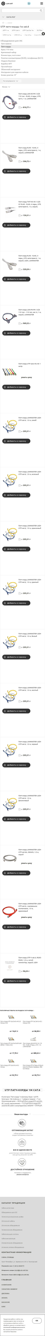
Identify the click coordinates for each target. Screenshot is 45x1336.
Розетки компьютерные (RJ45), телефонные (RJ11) (22, 58)
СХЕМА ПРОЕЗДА (8, 1257)
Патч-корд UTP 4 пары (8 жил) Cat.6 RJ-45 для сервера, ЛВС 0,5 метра (33, 1067)
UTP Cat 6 (15, 30)
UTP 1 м (6, 30)
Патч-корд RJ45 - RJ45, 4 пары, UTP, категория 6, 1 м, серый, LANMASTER (29, 150)
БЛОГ (3, 1306)
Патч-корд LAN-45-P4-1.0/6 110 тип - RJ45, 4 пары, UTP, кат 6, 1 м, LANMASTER (29, 96)
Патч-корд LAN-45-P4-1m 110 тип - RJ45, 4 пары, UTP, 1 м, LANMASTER (32, 1044)
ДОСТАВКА (6, 1293)
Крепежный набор (8, 52)
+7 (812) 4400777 (18, 1266)
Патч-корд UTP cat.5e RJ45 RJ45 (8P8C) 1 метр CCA (11, 1044)
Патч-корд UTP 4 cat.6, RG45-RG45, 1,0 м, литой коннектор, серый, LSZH (29, 960)
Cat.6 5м (28, 35)
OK (37, 1320)
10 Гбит (39, 30)
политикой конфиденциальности (14, 1327)
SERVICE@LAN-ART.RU (21, 1274)
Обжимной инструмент (10, 69)
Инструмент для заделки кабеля (14, 72)
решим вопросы (23, 1174)
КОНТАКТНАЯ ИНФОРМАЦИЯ (16, 1252)
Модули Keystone (8, 61)
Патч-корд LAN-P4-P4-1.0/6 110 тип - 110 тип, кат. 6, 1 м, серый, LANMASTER (29, 312)
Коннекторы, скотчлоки (11, 55)
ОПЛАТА (5, 1297)
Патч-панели (6, 44)
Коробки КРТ (6, 64)
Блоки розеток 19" (8, 75)
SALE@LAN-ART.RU (21, 1270)
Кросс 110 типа (7, 49)
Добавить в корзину (16, 117)
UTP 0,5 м (18, 35)
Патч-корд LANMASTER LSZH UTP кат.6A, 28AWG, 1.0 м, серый (29, 852)
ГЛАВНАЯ (6, 1280)
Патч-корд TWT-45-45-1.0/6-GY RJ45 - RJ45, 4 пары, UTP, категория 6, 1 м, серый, (29, 204)
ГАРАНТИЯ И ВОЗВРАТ (9, 1289)
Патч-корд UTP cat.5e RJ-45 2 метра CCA (32, 1022)
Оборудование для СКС (11, 41)
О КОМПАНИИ (6, 1284)
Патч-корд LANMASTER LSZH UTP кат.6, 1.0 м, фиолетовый (29, 798)
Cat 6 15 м (38, 35)
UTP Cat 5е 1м (28, 30)
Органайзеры (6, 67)
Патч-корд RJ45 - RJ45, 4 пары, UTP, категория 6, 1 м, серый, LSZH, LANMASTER (29, 258)
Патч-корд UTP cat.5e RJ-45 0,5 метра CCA (10, 1022)
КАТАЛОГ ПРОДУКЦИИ (13, 1203)
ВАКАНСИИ (6, 1302)
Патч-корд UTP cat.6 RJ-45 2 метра (9, 1066)
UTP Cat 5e (7, 35)
